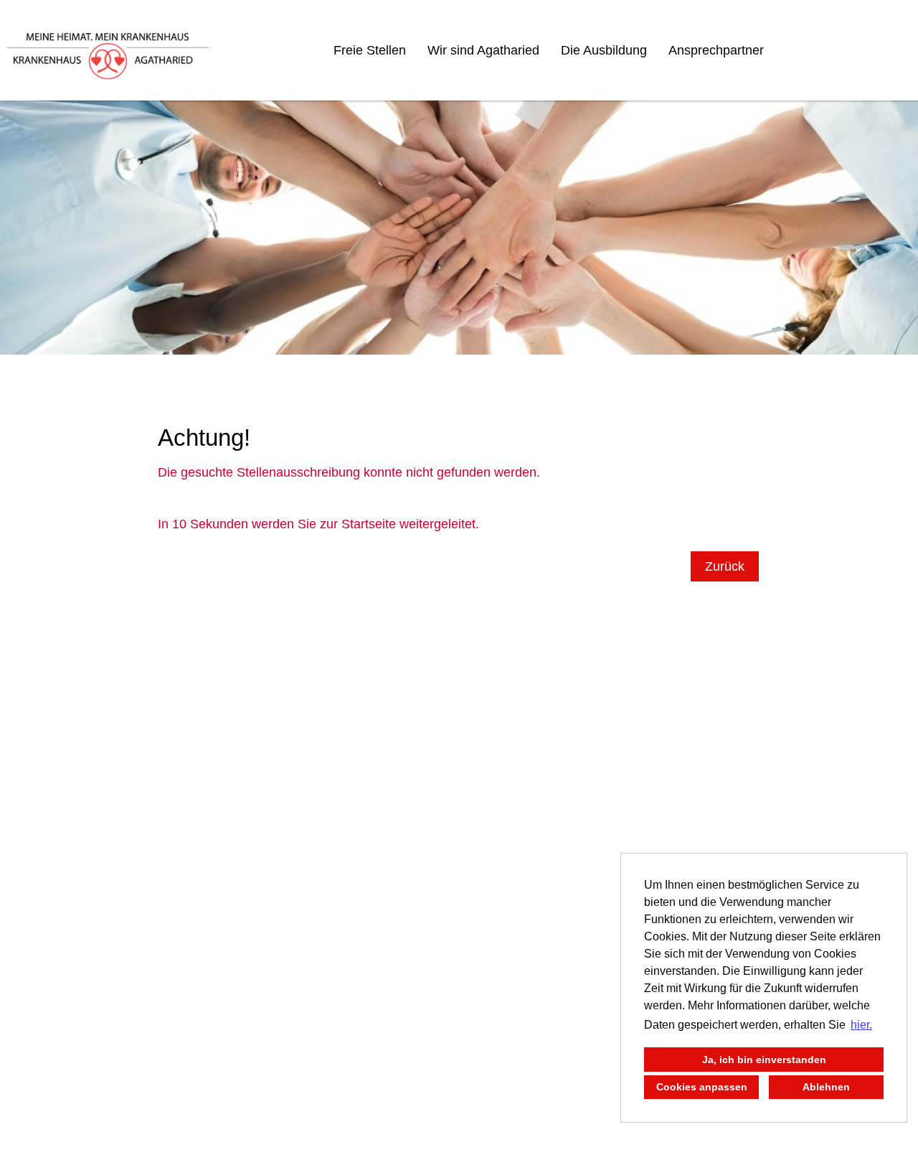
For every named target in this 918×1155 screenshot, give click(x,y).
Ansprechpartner (716, 50)
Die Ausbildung (604, 50)
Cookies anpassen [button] (701, 1087)
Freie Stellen (369, 50)
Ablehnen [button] (826, 1087)
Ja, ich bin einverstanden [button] (764, 1059)
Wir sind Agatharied (483, 50)
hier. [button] (861, 1025)
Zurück (724, 566)
